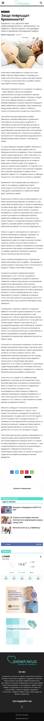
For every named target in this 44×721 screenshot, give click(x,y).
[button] (41, 3)
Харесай (38, 544)
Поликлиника (5, 11)
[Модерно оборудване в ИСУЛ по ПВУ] (6, 509)
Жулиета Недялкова (8, 35)
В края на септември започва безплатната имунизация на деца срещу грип (28, 519)
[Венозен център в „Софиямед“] (6, 530)
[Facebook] (22, 707)
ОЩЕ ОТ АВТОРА (8, 502)
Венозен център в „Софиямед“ (26, 528)
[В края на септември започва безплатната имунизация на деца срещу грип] (6, 520)
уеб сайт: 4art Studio (22, 715)
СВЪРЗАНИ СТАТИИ (10, 499)
